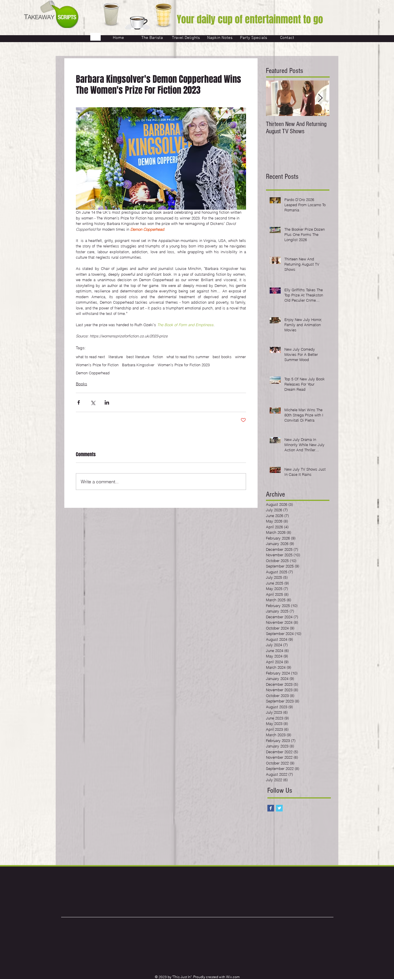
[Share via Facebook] (78, 402)
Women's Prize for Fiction (97, 364)
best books (222, 356)
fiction (158, 356)
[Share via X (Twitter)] (92, 402)
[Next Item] (320, 98)
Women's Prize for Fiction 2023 (184, 364)
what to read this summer (187, 356)
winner (240, 356)
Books (81, 383)
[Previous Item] (275, 98)
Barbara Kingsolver (138, 364)
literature (115, 356)
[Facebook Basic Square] (270, 808)
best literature (137, 356)
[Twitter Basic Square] (279, 808)
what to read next (90, 356)
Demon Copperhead (93, 373)
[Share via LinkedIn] (107, 402)
